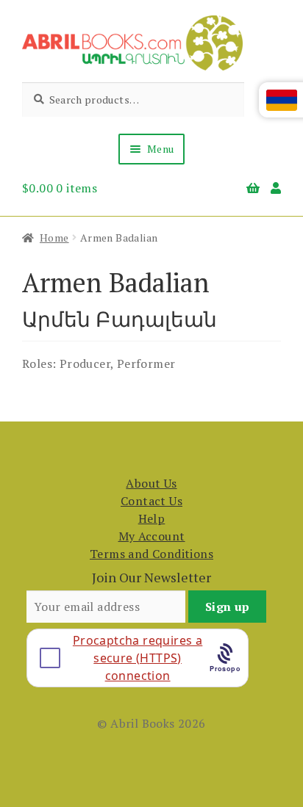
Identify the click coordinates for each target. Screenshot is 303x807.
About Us (151, 483)
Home (54, 238)
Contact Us (151, 501)
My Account (151, 536)
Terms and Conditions (151, 554)
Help (151, 518)
